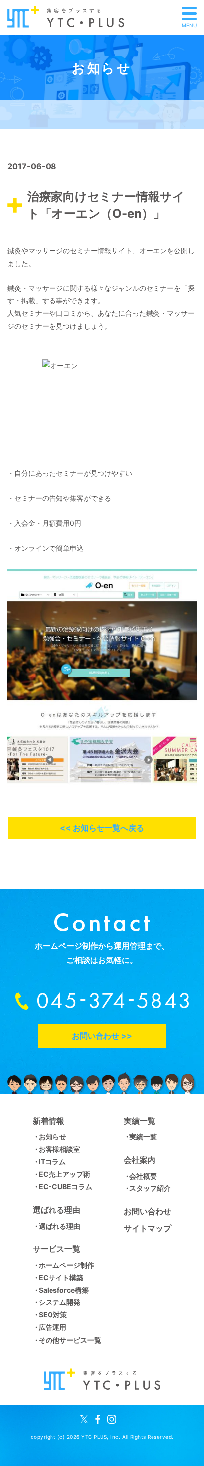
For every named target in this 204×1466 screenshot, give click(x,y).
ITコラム (52, 1161)
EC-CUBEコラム (65, 1187)
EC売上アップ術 (64, 1174)
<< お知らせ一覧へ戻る (102, 828)
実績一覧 (143, 1136)
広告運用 (52, 1327)
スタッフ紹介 (150, 1188)
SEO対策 (52, 1314)
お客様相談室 (59, 1149)
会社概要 (143, 1176)
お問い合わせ (147, 1211)
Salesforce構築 (63, 1290)
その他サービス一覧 (70, 1340)
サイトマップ (147, 1228)
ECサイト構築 (61, 1277)
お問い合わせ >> (102, 1036)
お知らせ (52, 1136)
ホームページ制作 (66, 1265)
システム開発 (59, 1302)
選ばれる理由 (59, 1226)
